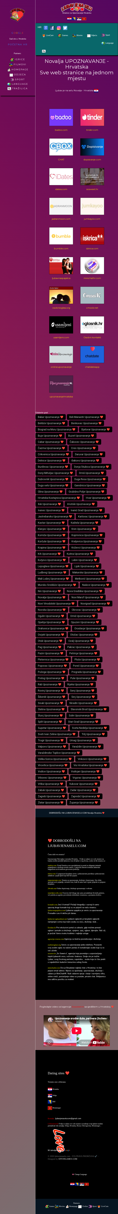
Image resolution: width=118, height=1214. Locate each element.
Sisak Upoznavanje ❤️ (50, 703)
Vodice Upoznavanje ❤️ (51, 771)
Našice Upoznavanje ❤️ (95, 584)
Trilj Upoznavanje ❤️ (93, 734)
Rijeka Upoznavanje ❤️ (80, 684)
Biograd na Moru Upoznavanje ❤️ (56, 429)
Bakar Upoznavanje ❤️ (50, 417)
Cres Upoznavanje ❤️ (83, 448)
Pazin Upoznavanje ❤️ (50, 653)
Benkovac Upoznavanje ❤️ (86, 423)
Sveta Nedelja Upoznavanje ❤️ (89, 727)
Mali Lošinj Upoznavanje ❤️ (53, 578)
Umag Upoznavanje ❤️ (82, 740)
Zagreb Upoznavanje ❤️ (51, 796)
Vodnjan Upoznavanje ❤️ (85, 771)
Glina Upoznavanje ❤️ (50, 491)
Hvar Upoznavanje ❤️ (98, 497)
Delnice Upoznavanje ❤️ (51, 460)
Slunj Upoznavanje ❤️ (50, 715)
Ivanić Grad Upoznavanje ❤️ (86, 510)
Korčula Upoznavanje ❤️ (51, 541)
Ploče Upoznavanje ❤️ (87, 659)
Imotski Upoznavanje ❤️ (81, 504)
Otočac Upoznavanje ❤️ (83, 634)
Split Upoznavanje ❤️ (50, 721)
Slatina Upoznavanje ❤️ (51, 709)
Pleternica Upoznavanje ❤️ (53, 659)
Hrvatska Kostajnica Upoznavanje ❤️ (59, 497)
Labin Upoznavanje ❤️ (84, 560)
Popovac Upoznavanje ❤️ (52, 665)
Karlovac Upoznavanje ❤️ (92, 516)
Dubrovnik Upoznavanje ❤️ (53, 479)
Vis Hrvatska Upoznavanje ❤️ (90, 765)
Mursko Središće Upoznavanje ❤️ (57, 584)
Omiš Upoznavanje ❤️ (82, 615)
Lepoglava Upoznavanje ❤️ (53, 566)
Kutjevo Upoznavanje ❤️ (52, 560)
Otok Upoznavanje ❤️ (50, 640)
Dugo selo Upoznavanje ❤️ (53, 485)
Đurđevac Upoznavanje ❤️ (53, 466)
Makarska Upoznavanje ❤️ (87, 572)
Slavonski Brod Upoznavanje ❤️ (89, 709)
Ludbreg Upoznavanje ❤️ (52, 572)
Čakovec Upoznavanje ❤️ (84, 441)
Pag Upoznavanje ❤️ (49, 647)
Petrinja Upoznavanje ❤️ (83, 653)
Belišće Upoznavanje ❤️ (51, 423)
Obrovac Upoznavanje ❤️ (86, 609)
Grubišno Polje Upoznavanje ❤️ (86, 491)
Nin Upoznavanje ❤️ (49, 591)
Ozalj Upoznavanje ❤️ (80, 640)
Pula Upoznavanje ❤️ (82, 678)
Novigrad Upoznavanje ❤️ (95, 603)
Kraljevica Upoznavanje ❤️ (87, 541)
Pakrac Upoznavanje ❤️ (80, 647)
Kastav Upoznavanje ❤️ (51, 522)
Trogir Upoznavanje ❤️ (51, 740)
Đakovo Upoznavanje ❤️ (85, 460)
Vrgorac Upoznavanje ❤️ (87, 777)
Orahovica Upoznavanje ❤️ (53, 628)
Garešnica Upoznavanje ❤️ (89, 485)
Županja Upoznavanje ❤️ (84, 802)
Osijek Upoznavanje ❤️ (51, 634)
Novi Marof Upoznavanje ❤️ (87, 597)
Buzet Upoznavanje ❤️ (81, 435)
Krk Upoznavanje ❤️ (49, 553)
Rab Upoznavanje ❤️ (49, 684)
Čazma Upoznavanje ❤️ (51, 448)
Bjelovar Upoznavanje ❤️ (95, 429)
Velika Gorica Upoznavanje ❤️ (55, 759)
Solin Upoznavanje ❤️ (81, 715)
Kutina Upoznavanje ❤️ (80, 553)
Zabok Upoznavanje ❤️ (51, 790)
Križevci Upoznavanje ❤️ (86, 547)
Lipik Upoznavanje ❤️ (87, 566)
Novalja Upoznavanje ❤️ (51, 597)
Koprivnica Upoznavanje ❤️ (87, 535)
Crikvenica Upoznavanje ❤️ (53, 454)
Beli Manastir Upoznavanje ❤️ (86, 417)
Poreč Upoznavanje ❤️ (86, 665)
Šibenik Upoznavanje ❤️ (51, 696)
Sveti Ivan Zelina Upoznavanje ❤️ (57, 734)
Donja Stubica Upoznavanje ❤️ (91, 466)
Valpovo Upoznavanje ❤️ (52, 746)
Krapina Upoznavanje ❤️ (51, 547)
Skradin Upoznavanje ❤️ (83, 703)
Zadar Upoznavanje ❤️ (83, 790)
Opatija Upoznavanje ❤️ (51, 622)
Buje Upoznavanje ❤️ (50, 435)
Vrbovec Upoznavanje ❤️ (52, 777)
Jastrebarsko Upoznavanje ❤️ (55, 516)
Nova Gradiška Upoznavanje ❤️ (84, 591)
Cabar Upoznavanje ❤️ (51, 441)
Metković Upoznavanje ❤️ (89, 578)
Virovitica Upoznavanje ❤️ (52, 765)
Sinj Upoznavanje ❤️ (83, 696)
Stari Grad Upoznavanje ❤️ (83, 721)
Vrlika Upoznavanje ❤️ (50, 783)
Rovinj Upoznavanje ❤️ (51, 690)
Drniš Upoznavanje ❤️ (91, 472)
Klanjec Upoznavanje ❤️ (51, 528)
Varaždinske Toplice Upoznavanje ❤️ (59, 752)
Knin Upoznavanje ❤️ (84, 528)
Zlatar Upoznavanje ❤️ (50, 802)
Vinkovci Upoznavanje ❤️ (92, 759)
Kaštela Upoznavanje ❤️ (84, 522)
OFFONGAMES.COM (67, 1159)
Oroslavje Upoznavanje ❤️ (89, 628)
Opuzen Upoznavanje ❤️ (85, 622)
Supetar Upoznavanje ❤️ (52, 727)
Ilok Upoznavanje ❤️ (49, 504)
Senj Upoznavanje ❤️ (82, 690)
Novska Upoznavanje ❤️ (52, 609)
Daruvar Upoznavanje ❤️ (89, 454)
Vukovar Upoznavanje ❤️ (83, 783)
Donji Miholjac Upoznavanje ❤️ (55, 472)
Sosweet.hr (78, 1006)
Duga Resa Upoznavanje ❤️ (90, 479)
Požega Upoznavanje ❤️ (51, 671)
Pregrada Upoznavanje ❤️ (86, 671)
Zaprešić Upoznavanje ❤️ (85, 796)
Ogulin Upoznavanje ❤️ (51, 615)
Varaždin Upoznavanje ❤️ (86, 746)
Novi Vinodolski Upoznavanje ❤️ (56, 603)
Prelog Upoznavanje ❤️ (51, 678)
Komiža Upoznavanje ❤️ (51, 535)
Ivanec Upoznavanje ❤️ (51, 510)
